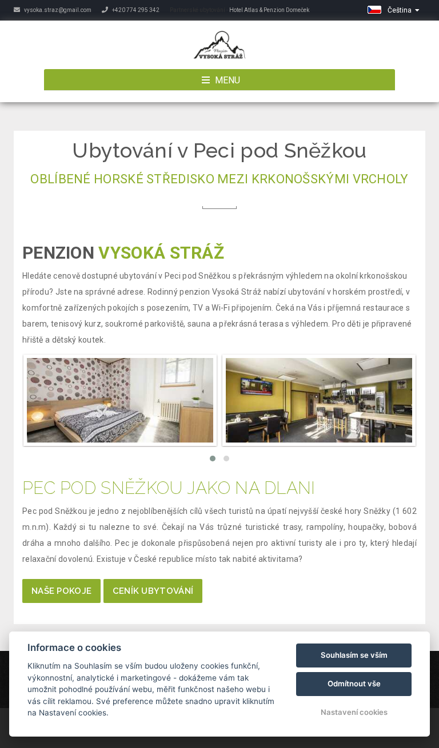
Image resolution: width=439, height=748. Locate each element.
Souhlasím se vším (354, 654)
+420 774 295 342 (135, 10)
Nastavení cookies (354, 712)
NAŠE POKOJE (61, 591)
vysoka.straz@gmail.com (57, 10)
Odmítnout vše (354, 683)
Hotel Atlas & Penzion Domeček (269, 10)
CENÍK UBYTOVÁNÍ (153, 591)
